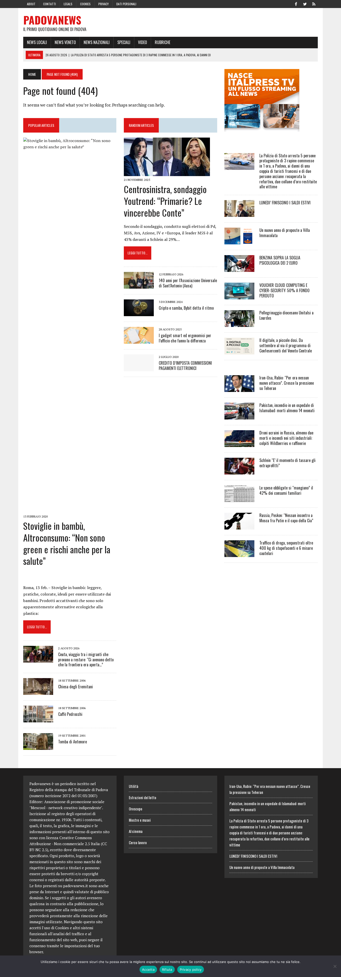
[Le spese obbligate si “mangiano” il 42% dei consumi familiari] (239, 499)
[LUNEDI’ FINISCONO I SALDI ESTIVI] (239, 213)
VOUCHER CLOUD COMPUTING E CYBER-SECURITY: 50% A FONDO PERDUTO (284, 290)
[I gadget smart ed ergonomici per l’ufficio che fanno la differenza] (139, 340)
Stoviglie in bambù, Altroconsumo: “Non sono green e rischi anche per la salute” (66, 543)
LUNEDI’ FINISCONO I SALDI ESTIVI (285, 203)
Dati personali (126, 4)
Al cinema (136, 831)
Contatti (49, 4)
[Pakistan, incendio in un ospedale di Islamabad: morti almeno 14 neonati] (239, 416)
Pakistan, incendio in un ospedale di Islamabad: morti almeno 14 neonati (287, 407)
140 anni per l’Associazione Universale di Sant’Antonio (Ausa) (188, 283)
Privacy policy (191, 969)
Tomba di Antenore (72, 742)
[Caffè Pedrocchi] (38, 719)
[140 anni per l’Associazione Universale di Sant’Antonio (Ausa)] (139, 285)
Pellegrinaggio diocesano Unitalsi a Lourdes (286, 315)
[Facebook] (296, 4)
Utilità (133, 786)
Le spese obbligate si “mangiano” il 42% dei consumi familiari (286, 490)
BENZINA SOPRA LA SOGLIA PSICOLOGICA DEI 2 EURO (279, 260)
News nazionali (97, 42)
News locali (37, 42)
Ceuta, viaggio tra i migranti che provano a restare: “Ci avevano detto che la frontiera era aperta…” (86, 659)
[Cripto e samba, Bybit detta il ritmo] (139, 312)
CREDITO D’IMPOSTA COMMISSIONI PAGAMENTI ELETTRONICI (185, 365)
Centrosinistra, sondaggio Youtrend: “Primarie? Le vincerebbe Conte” (165, 200)
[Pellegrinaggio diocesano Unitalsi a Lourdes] (239, 323)
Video (142, 42)
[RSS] (314, 4)
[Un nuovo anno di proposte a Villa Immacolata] (239, 241)
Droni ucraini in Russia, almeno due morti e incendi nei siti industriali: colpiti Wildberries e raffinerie (286, 438)
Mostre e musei (140, 820)
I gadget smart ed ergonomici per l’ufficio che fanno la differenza (185, 338)
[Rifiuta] (334, 966)
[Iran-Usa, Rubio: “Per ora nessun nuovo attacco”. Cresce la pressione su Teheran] (239, 388)
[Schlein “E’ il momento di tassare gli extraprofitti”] (239, 471)
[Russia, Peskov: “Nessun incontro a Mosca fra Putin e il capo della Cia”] (239, 526)
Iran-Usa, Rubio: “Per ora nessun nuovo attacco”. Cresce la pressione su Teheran (286, 383)
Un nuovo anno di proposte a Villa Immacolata (284, 232)
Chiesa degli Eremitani (75, 687)
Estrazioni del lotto (142, 797)
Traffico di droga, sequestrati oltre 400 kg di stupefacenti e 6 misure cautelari (286, 548)
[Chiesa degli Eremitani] (38, 691)
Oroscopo (135, 808)
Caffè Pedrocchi (70, 714)
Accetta (148, 969)
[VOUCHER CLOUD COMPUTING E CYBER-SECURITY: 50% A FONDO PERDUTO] (239, 296)
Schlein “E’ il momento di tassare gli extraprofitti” (287, 462)
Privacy (103, 4)
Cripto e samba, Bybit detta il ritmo (186, 308)
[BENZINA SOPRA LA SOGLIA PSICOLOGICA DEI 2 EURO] (239, 268)
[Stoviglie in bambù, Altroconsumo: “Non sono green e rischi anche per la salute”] (69, 509)
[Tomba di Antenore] (38, 746)
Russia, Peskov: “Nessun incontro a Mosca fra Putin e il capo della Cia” (286, 518)
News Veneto (65, 42)
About (31, 4)
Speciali (123, 42)
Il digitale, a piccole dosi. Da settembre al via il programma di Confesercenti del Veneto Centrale (285, 345)
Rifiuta (167, 969)
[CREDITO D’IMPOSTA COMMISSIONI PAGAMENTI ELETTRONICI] (139, 367)
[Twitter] (305, 4)
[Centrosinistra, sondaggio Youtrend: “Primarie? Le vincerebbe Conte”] (167, 172)
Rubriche (162, 42)
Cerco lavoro (138, 842)
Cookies (85, 4)
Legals (68, 4)
